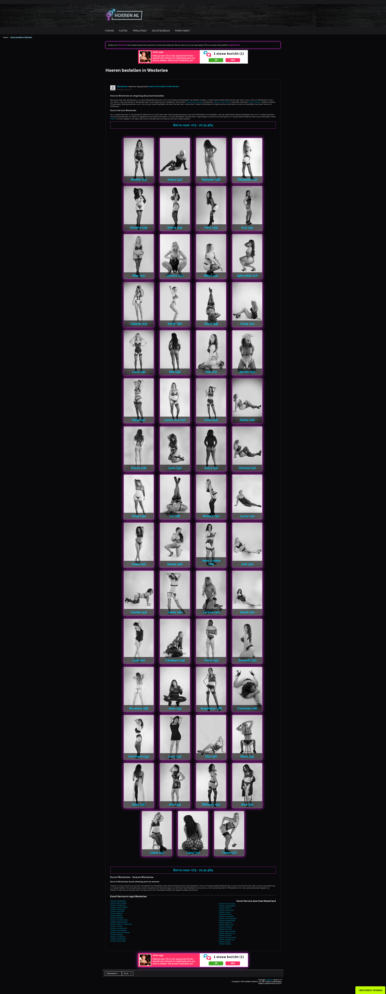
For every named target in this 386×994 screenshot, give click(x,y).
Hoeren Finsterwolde (118, 920)
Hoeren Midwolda (117, 909)
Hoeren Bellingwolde (118, 922)
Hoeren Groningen (226, 910)
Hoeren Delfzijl (225, 908)
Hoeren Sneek (225, 942)
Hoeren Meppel (225, 927)
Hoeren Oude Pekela (221, 102)
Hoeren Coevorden (226, 916)
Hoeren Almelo (225, 944)
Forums (109, 31)
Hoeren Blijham (254, 102)
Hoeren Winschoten (227, 904)
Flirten (123, 31)
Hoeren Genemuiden (227, 937)
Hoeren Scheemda (117, 905)
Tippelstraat (139, 31)
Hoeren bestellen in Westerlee (21, 37)
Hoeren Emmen (225, 914)
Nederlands (112, 973)
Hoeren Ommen (225, 929)
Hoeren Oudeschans (118, 928)
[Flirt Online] (193, 63)
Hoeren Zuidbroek (117, 937)
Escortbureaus (161, 31)
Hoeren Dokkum (225, 923)
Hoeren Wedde (116, 935)
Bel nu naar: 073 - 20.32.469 (193, 125)
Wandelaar (122, 86)
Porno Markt (182, 31)
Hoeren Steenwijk (226, 925)
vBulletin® (269, 980)
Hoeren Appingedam (227, 906)
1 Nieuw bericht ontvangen (370, 990)
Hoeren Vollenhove (226, 940)
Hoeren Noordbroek (118, 939)
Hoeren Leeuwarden (227, 931)
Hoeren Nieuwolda (118, 941)
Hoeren (5, 37)
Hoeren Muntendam (118, 930)
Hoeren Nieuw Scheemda (120, 924)
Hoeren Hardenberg (227, 921)
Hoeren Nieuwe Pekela (119, 932)
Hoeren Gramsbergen (228, 918)
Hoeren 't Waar (116, 926)
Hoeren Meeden (117, 918)
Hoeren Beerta (116, 916)
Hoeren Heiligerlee (118, 901)
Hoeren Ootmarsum (227, 933)
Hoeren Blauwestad (194, 102)
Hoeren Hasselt (225, 935)
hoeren (113, 119)
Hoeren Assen (224, 912)
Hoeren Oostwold (117, 911)
